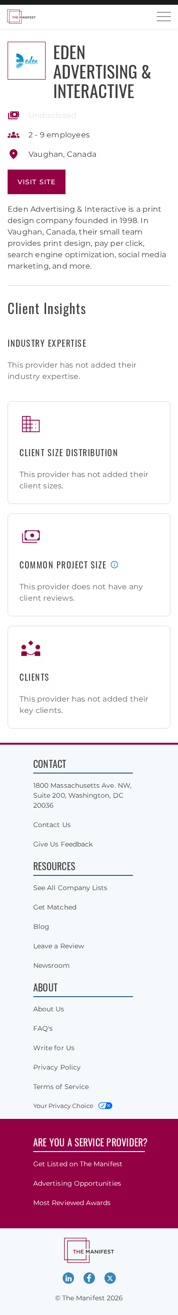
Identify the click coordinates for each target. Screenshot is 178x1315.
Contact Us (52, 824)
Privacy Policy (57, 1067)
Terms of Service (61, 1086)
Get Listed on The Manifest (77, 1164)
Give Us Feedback (63, 844)
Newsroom (51, 965)
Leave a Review (58, 946)
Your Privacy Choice (63, 1105)
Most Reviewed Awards (72, 1202)
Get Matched (54, 907)
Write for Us (54, 1048)
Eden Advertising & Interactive (102, 71)
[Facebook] (89, 1278)
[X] (110, 1278)
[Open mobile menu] (164, 16)
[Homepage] (21, 16)
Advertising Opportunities (77, 1183)
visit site (37, 182)
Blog (41, 926)
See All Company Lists (70, 887)
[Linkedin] (68, 1278)
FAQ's (43, 1028)
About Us (49, 1009)
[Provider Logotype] (27, 61)
